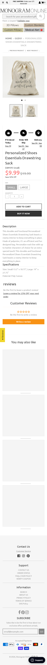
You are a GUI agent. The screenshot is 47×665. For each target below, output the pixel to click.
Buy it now (23, 213)
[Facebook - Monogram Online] (18, 555)
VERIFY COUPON (23, 579)
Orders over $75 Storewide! (23, 2)
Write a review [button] (23, 321)
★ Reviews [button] (2, 335)
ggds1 (18, 38)
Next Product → (33, 50)
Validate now (23, 20)
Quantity (9, 193)
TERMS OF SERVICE (24, 601)
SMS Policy (23, 603)
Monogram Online (23, 657)
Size (6, 183)
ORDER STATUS (23, 573)
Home (8, 38)
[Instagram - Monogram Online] (23, 555)
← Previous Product (16, 50)
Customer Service (23, 551)
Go (41, 631)
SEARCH (23, 592)
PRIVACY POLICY (24, 598)
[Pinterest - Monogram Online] (28, 555)
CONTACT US (23, 570)
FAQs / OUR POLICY (23, 576)
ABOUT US (23, 595)
